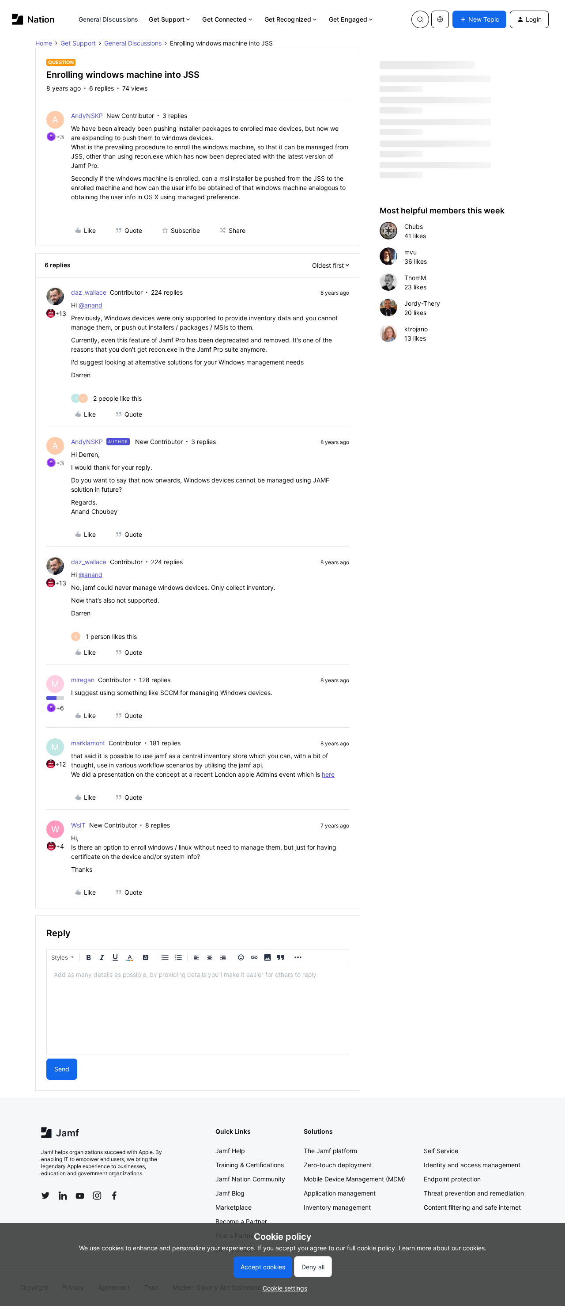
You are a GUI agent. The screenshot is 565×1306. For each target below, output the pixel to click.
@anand (90, 305)
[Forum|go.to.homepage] (33, 19)
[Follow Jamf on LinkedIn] (62, 1195)
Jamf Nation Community (250, 1179)
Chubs (413, 226)
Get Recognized (287, 19)
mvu (410, 252)
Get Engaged (348, 19)
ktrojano (416, 329)
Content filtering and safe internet (472, 1207)
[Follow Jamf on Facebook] (114, 1195)
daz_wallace (88, 292)
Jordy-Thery (422, 303)
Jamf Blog (230, 1193)
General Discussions (109, 19)
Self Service (441, 1150)
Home (43, 43)
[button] (479, 19)
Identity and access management (472, 1165)
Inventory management (337, 1207)
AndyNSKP (87, 115)
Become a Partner (241, 1221)
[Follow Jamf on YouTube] (79, 1195)
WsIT (78, 825)
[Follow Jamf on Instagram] (97, 1195)
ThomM (415, 277)
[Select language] (440, 19)
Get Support (167, 19)
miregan (82, 679)
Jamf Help (230, 1150)
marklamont (88, 743)
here (328, 774)
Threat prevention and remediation (474, 1193)
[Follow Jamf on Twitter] (45, 1195)
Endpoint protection (452, 1179)
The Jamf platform (330, 1150)
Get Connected (224, 19)
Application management (340, 1193)
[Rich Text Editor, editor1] (198, 1010)
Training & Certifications (249, 1165)
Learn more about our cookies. (442, 1248)
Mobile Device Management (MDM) (354, 1179)
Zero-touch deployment (338, 1165)
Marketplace (233, 1207)
